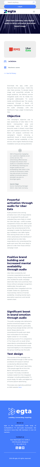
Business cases (14, 67)
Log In (20, 6)
